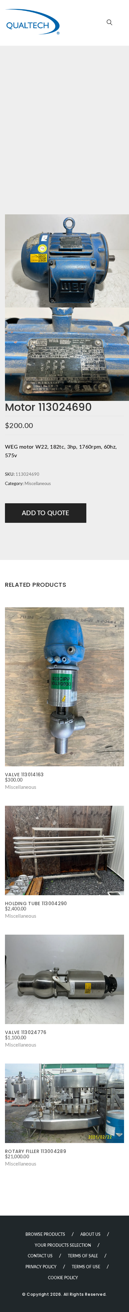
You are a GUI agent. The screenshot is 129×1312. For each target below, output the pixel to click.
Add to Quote (45, 513)
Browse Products (45, 1234)
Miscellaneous (37, 484)
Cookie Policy (63, 1278)
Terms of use (86, 1267)
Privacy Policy (41, 1267)
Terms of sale (83, 1256)
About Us (90, 1234)
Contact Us (40, 1256)
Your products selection (63, 1245)
